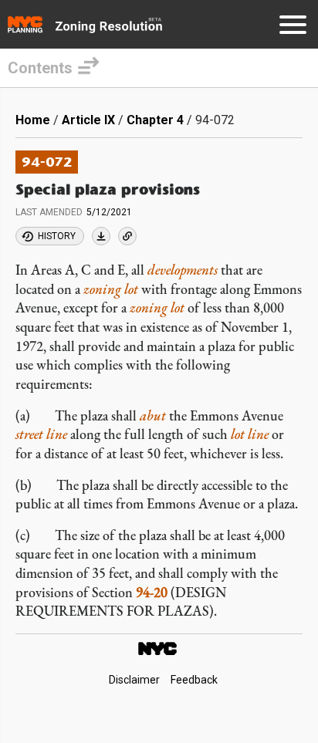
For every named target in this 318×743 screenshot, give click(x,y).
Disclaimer (134, 680)
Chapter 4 (155, 120)
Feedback (194, 680)
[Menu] (293, 27)
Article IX (88, 120)
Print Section (101, 236)
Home (32, 120)
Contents (40, 68)
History (57, 236)
